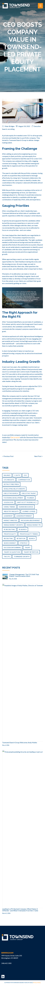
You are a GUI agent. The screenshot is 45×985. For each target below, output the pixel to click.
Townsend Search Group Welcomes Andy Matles (19, 742)
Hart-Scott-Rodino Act (27, 502)
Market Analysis (10, 520)
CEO (25, 475)
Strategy (24, 543)
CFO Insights (9, 480)
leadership (8, 516)
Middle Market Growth (13, 525)
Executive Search (11, 493)
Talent (27, 547)
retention (21, 538)
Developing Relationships (14, 489)
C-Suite (17, 475)
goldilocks (8, 502)
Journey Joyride (28, 511)
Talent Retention (31, 552)
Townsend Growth (22, 556)
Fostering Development (13, 498)
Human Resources (26, 507)
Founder (30, 498)
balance (7, 475)
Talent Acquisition (12, 552)
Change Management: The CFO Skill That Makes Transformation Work (24, 575)
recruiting (11, 129)
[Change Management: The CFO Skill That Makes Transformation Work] (5, 576)
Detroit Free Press (11, 484)
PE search (23, 529)
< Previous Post (8, 456)
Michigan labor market (30, 520)
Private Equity (10, 534)
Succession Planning (12, 547)
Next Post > (38, 456)
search (32, 538)
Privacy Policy (37, 982)
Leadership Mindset (24, 516)
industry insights (11, 511)
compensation (24, 480)
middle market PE (34, 525)
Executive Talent (29, 493)
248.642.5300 (6, 963)
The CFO (7, 556)
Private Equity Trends (29, 534)
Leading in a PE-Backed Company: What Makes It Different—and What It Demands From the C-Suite (20, 910)
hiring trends (9, 507)
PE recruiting (9, 529)
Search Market (10, 543)
